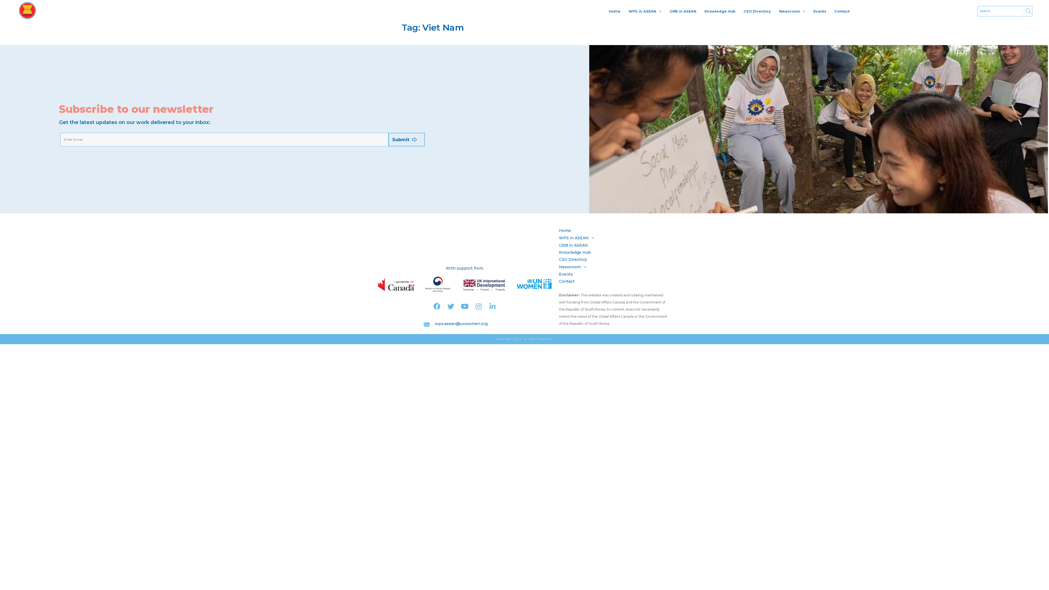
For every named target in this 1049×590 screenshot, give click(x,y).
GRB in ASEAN (683, 11)
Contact (842, 11)
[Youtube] (465, 306)
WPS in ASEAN (642, 11)
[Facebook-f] (437, 306)
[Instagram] (479, 306)
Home (614, 11)
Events (820, 11)
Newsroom (789, 11)
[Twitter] (451, 306)
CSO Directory (757, 11)
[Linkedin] (493, 306)
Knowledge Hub (720, 11)
